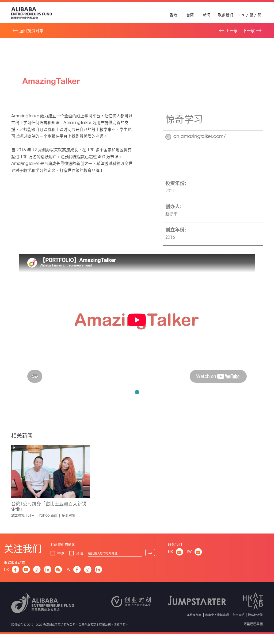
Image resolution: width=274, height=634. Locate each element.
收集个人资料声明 (217, 615)
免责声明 (238, 615)
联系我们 (225, 15)
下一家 (249, 30)
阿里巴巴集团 (253, 624)
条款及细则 (194, 615)
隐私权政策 (255, 615)
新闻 (206, 15)
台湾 (190, 15)
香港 (173, 15)
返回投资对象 (31, 30)
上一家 (232, 30)
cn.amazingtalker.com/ (199, 136)
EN (241, 15)
